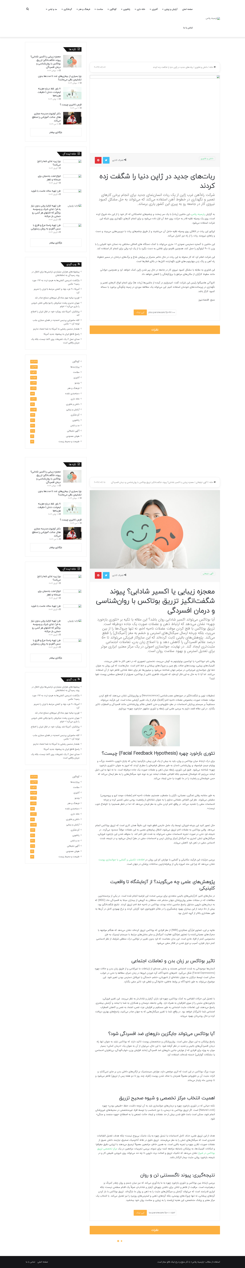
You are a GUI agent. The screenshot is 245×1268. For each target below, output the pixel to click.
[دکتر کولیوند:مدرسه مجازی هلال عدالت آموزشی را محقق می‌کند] (72, 118)
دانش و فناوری (201, 67)
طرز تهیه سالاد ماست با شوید (46, 191)
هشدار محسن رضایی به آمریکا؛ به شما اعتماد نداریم (56, 329)
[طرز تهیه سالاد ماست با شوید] (72, 195)
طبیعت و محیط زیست (69, 441)
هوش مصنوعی (73, 436)
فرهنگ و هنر (84, 9)
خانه (211, 67)
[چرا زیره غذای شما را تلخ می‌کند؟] (72, 166)
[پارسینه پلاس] (213, 18)
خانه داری (141, 9)
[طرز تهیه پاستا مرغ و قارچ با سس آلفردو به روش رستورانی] (72, 230)
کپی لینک (140, 312)
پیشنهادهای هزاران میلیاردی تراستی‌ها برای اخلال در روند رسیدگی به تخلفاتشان (56, 273)
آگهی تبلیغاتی (73, 431)
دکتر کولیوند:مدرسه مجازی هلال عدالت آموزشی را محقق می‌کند (46, 117)
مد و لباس (52, 9)
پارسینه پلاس (198, 214)
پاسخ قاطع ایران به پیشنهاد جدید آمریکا (62, 334)
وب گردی (71, 264)
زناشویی (126, 9)
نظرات (154, 329)
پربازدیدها (75, 367)
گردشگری (68, 9)
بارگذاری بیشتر (56, 132)
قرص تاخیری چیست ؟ (71, 104)
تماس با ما (188, 27)
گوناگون (113, 9)
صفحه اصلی (187, 9)
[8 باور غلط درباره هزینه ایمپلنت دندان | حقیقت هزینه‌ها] (72, 93)
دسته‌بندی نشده (72, 393)
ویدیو (77, 383)
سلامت (100, 9)
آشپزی (155, 9)
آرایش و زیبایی (170, 9)
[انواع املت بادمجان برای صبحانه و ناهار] (72, 180)
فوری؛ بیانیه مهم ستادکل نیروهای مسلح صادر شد (57, 298)
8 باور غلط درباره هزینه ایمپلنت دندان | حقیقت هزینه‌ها (49, 92)
